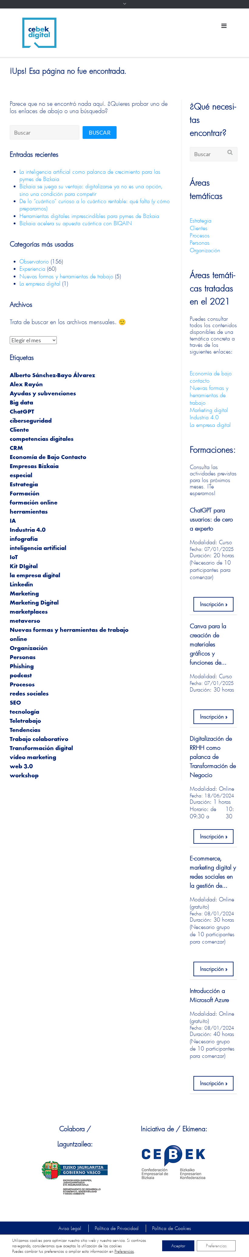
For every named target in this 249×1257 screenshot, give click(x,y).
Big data (21, 403)
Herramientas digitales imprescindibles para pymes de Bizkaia (89, 216)
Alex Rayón (26, 385)
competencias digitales (41, 439)
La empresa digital (39, 283)
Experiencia (32, 268)
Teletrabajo (25, 721)
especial (21, 476)
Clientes (198, 228)
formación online (33, 503)
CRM (16, 448)
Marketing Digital (34, 603)
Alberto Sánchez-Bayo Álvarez (52, 376)
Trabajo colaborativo (39, 739)
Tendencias (25, 730)
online (18, 639)
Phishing (22, 667)
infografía (24, 539)
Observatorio (34, 261)
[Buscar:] (44, 132)
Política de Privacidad (116, 1228)
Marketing (24, 594)
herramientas (29, 512)
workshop (24, 776)
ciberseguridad (31, 421)
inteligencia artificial (38, 548)
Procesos (22, 685)
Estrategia (24, 485)
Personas (23, 658)
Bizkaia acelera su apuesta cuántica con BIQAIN (75, 223)
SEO (15, 703)
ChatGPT (22, 412)
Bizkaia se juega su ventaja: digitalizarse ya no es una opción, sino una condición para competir (91, 190)
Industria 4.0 (28, 530)
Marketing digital (209, 410)
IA (13, 521)
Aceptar (178, 1246)
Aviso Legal (69, 1228)
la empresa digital (35, 576)
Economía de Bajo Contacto (48, 457)
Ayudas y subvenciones (43, 394)
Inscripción (212, 604)
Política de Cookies (171, 1228)
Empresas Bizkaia (34, 467)
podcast (21, 676)
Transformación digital (41, 749)
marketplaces (29, 612)
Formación (24, 494)
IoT (14, 558)
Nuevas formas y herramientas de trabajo (66, 276)
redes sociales (29, 694)
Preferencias (124, 1251)
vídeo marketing (33, 758)
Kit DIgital (24, 567)
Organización (29, 648)
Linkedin (21, 585)
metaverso (25, 621)
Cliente (19, 430)
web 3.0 (21, 767)
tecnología (24, 712)
